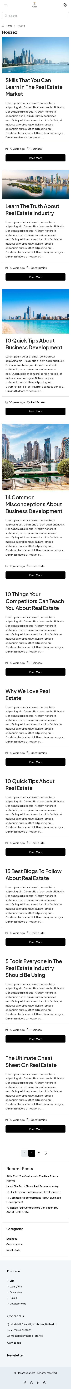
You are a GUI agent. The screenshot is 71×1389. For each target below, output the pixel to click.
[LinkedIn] (39, 1382)
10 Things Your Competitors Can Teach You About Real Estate (35, 601)
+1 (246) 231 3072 (21, 1330)
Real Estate (38, 402)
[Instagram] (32, 1382)
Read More (35, 157)
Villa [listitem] (12, 1280)
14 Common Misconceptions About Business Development (34, 504)
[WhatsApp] (45, 1382)
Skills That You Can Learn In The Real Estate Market (34, 87)
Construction (39, 267)
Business (36, 148)
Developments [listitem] (18, 1303)
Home (9, 25)
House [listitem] (13, 1297)
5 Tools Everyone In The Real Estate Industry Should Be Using (34, 968)
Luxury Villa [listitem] (16, 1286)
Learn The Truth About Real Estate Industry (32, 1186)
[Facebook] (26, 1382)
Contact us (14, 1342)
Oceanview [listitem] (16, 1292)
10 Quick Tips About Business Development (33, 1191)
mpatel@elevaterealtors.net (27, 1335)
